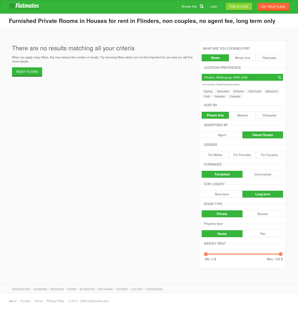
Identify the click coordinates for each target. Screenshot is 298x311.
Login (213, 6)
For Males (215, 154)
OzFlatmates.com (29, 7)
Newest (242, 115)
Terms (38, 301)
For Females (242, 154)
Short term (222, 194)
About (12, 301)
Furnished (222, 174)
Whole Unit (242, 57)
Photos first (215, 115)
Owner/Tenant (262, 135)
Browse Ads (189, 6)
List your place (273, 6)
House (222, 233)
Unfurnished (262, 174)
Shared (262, 213)
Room (215, 58)
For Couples (269, 154)
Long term (262, 194)
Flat (262, 233)
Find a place (239, 6)
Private (222, 214)
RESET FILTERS (27, 72)
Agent (222, 134)
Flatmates (269, 57)
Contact (25, 301)
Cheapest (269, 115)
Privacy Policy (55, 301)
